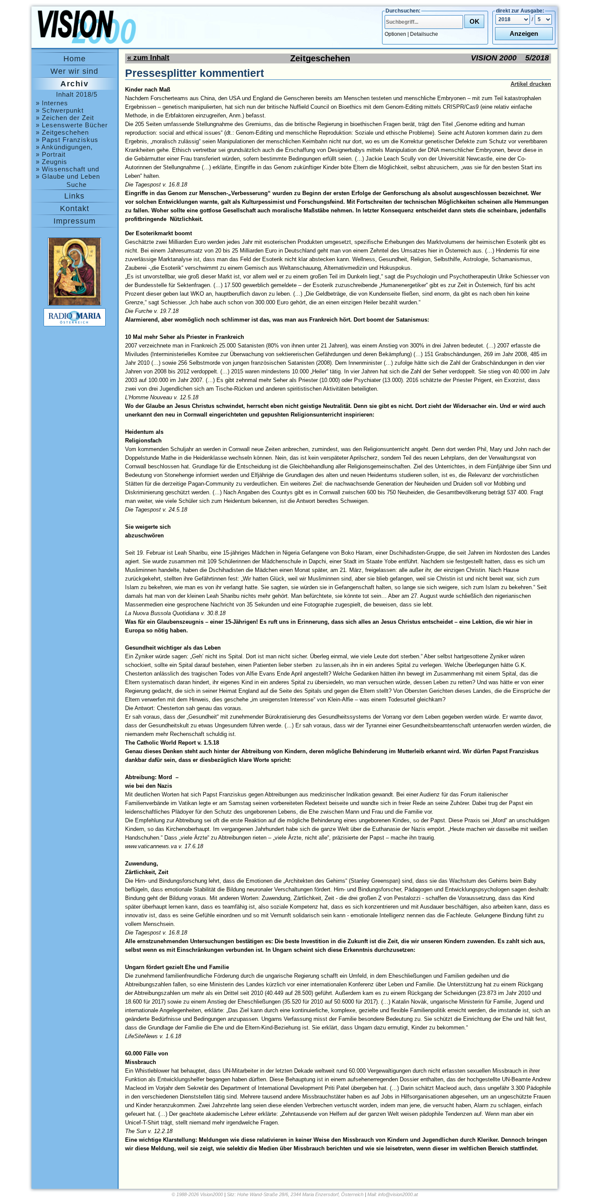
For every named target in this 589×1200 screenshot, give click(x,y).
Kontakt (74, 208)
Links (74, 196)
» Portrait (51, 154)
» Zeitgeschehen (62, 132)
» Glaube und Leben (68, 176)
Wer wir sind (74, 71)
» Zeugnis (51, 161)
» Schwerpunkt (60, 110)
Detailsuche (424, 34)
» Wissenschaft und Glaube (67, 169)
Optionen (395, 34)
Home (74, 58)
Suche (76, 184)
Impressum (74, 221)
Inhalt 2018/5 (76, 94)
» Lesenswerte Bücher (72, 125)
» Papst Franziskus (67, 139)
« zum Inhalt (148, 58)
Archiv (74, 83)
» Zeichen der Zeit (65, 117)
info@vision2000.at (398, 1194)
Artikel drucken (531, 84)
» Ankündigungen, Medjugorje (64, 147)
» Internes (52, 103)
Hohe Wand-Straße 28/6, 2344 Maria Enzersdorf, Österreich (300, 1194)
